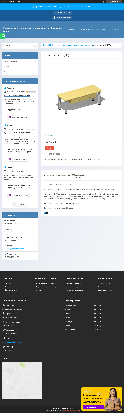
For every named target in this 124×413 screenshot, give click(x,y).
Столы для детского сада (82, 45)
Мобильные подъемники (46, 283)
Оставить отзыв (104, 287)
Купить (50, 148)
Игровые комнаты (74, 283)
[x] (47, 213)
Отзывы (7, 72)
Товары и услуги (87, 29)
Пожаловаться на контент (71, 411)
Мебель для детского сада (60, 45)
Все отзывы (20, 204)
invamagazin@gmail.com (14, 249)
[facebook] (45, 213)
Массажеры (40, 290)
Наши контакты (11, 290)
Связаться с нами (82, 6)
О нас (104, 29)
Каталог (8, 283)
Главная (71, 29)
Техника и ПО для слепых (77, 287)
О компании (9, 287)
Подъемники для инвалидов (47, 287)
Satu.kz (72, 408)
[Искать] (35, 46)
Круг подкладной (14, 110)
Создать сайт (7, 2)
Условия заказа (104, 283)
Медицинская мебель (75, 290)
